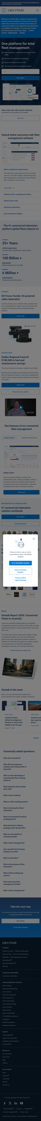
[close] (34, 539)
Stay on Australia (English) (20, 571)
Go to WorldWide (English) (20, 563)
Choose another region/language (20, 579)
